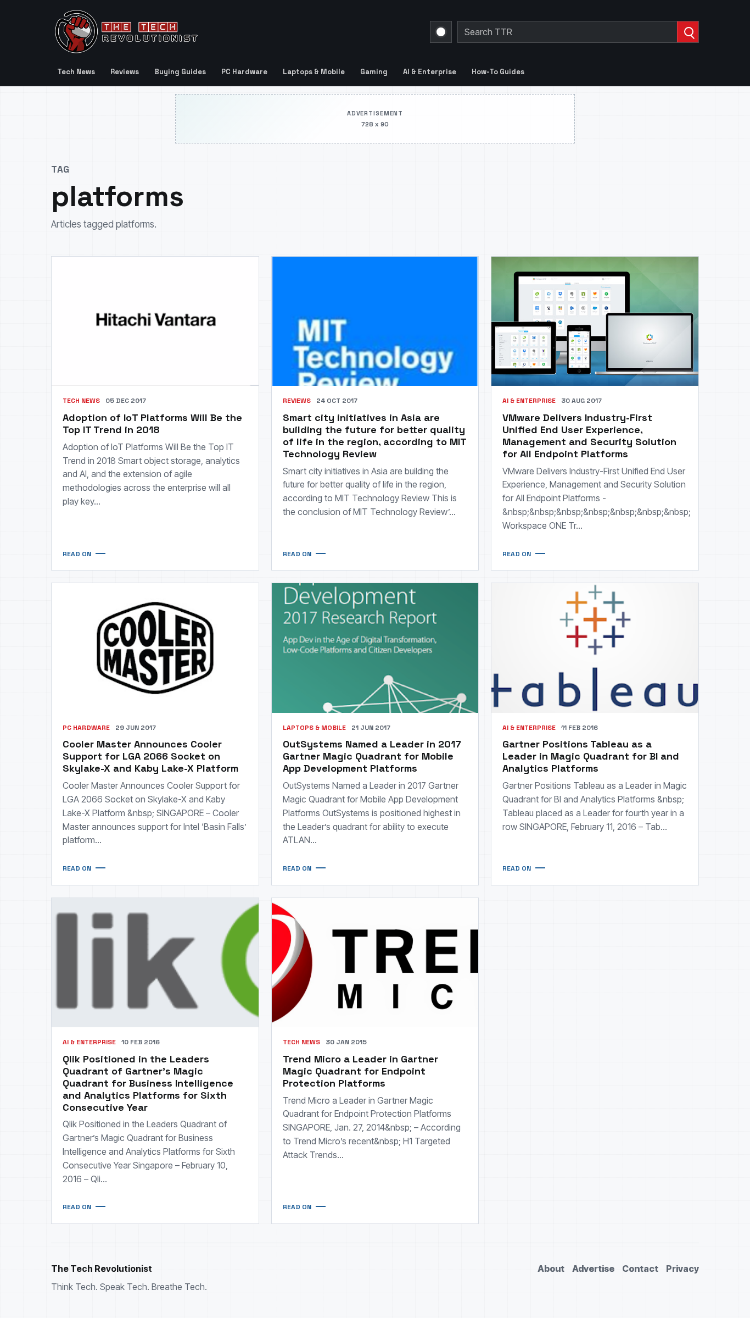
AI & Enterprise (429, 71)
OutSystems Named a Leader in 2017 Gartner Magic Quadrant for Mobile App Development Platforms (372, 756)
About (551, 1268)
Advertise (593, 1268)
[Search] (687, 31)
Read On (77, 554)
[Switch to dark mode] (441, 32)
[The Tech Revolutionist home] (205, 32)
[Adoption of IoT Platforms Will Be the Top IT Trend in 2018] (155, 321)
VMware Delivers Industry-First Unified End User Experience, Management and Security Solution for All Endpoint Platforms (589, 435)
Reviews (124, 71)
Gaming (374, 71)
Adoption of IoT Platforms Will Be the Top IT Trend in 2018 (152, 423)
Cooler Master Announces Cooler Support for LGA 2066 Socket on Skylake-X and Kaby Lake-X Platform (150, 756)
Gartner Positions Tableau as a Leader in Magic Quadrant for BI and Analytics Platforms (590, 756)
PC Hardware (244, 71)
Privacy (682, 1268)
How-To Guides (498, 71)
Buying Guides (180, 71)
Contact (640, 1268)
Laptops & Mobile (314, 71)
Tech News (76, 71)
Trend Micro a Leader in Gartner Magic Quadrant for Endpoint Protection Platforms (360, 1071)
